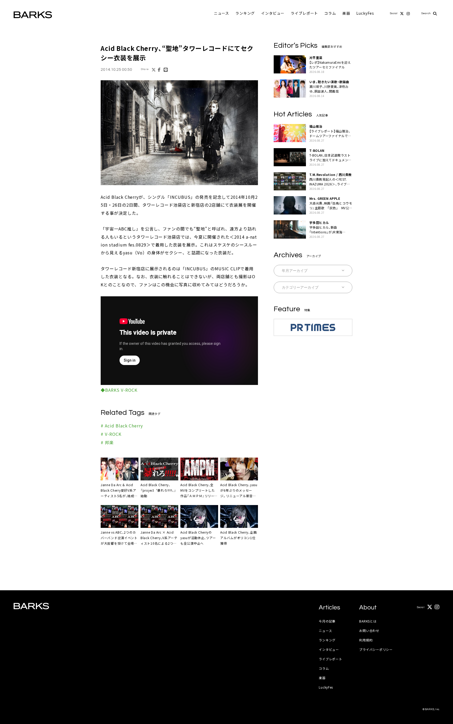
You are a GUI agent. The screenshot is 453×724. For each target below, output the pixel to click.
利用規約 (366, 640)
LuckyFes (365, 13)
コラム (330, 13)
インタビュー (272, 13)
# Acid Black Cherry (122, 425)
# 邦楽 (107, 442)
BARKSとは (367, 621)
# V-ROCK (111, 434)
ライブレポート (304, 13)
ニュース (221, 13)
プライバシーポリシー (375, 649)
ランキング (245, 13)
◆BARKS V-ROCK (119, 390)
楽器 (346, 13)
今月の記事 (327, 621)
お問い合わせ (369, 630)
